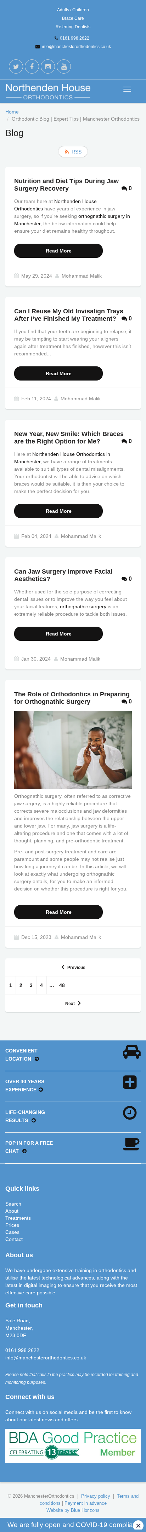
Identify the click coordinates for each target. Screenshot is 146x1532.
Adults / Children (73, 9)
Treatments (18, 1218)
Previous (76, 967)
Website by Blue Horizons (73, 1510)
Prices (12, 1225)
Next (70, 1003)
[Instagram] (48, 66)
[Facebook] (32, 66)
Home (12, 112)
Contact (14, 1239)
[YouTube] (64, 66)
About (11, 1211)
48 (62, 985)
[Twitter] (16, 66)
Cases (12, 1232)
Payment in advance (85, 1503)
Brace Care (73, 18)
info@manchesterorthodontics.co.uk (76, 46)
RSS (77, 152)
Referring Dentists (73, 26)
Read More (59, 251)
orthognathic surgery (83, 606)
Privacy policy (95, 1496)
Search (13, 1204)
